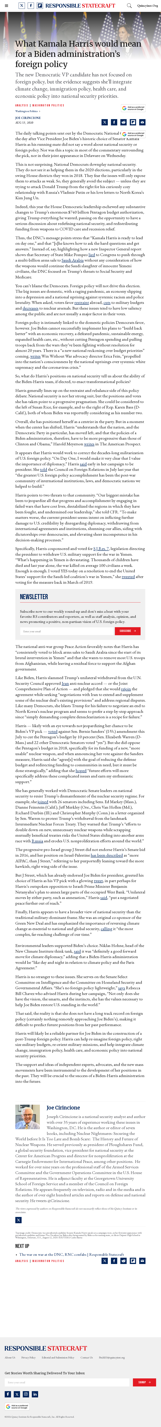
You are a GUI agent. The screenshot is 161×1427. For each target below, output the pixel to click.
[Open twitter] (22, 6)
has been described (107, 855)
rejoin (126, 689)
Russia (37, 841)
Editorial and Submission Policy (58, 1357)
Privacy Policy (28, 1357)
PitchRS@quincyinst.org (112, 1357)
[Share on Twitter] (105, 122)
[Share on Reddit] (123, 122)
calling (106, 928)
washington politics (26, 111)
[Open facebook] (31, 6)
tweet (98, 880)
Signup (142, 1382)
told (43, 469)
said (83, 464)
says (121, 988)
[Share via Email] (142, 122)
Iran (65, 683)
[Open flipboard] (40, 6)
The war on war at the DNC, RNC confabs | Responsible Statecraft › (72, 1254)
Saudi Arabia (73, 260)
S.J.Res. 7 (101, 548)
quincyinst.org (147, 6)
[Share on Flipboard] (133, 122)
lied (92, 254)
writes (35, 356)
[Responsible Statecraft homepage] (46, 1348)
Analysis (21, 105)
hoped (81, 770)
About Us (10, 1357)
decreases (30, 308)
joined (43, 802)
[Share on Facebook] (114, 122)
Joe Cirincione (28, 118)
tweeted (128, 576)
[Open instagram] (26, 1394)
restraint (81, 302)
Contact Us (86, 1357)
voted (53, 731)
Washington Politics (48, 105)
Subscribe (126, 631)
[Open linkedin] (35, 1394)
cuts (107, 302)
